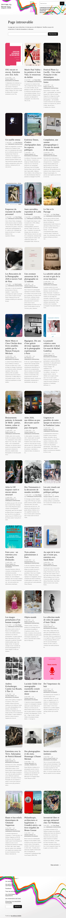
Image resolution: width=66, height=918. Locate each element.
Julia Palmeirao (18, 142)
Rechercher (53, 34)
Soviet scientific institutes (50, 752)
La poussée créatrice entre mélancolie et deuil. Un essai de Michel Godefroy (52, 346)
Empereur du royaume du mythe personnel (13, 211)
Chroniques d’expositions (34, 81)
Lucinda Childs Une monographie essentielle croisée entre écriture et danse (32, 689)
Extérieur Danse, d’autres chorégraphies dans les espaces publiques (32, 145)
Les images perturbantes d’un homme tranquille (12, 619)
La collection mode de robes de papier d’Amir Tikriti (52, 619)
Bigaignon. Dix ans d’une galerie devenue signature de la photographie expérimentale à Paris (32, 347)
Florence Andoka (9, 79)
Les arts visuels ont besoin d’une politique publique (52, 489)
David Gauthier (18, 284)
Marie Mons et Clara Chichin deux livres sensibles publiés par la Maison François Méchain (13, 347)
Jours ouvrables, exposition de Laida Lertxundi (32, 211)
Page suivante (56, 865)
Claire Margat (18, 217)
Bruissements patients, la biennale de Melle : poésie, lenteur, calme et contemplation (13, 423)
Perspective (33, 764)
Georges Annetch (47, 283)
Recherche (18, 906)
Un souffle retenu (12, 140)
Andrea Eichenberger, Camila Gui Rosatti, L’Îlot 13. (13, 687)
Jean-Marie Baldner (9, 695)
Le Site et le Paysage (49, 210)
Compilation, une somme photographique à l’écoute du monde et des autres (51, 145)
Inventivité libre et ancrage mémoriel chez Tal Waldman (51, 820)
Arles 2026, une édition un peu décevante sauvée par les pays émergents (32, 423)
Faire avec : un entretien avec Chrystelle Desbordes (11, 556)
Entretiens (8, 565)
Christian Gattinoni (28, 154)
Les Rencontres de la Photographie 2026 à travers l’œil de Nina (13, 278)
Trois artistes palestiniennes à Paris (31, 554)
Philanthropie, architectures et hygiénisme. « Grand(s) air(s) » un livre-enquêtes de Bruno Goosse (32, 823)
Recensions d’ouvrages (12, 80)
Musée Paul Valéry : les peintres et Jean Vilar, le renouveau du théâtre (33, 73)
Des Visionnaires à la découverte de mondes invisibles (32, 489)
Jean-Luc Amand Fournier (49, 758)
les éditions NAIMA (16, 915)
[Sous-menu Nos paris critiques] (51, 12)
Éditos (57, 496)
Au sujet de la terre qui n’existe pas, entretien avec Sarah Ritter (52, 556)
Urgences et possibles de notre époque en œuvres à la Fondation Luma (52, 421)
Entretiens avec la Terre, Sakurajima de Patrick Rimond (13, 754)
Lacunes (26, 764)
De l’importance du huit (52, 685)
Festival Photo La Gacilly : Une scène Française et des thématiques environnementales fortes (52, 75)
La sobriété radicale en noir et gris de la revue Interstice (52, 276)
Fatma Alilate (37, 80)
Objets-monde (30, 617)
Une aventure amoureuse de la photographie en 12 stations (31, 278)
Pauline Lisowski (47, 86)
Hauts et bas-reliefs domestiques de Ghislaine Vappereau (13, 821)
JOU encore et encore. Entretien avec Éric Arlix (12, 72)
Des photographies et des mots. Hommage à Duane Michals (32, 755)
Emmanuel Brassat (28, 561)
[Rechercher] (62, 3)
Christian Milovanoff (29, 763)
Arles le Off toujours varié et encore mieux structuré (12, 491)
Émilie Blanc (37, 217)
